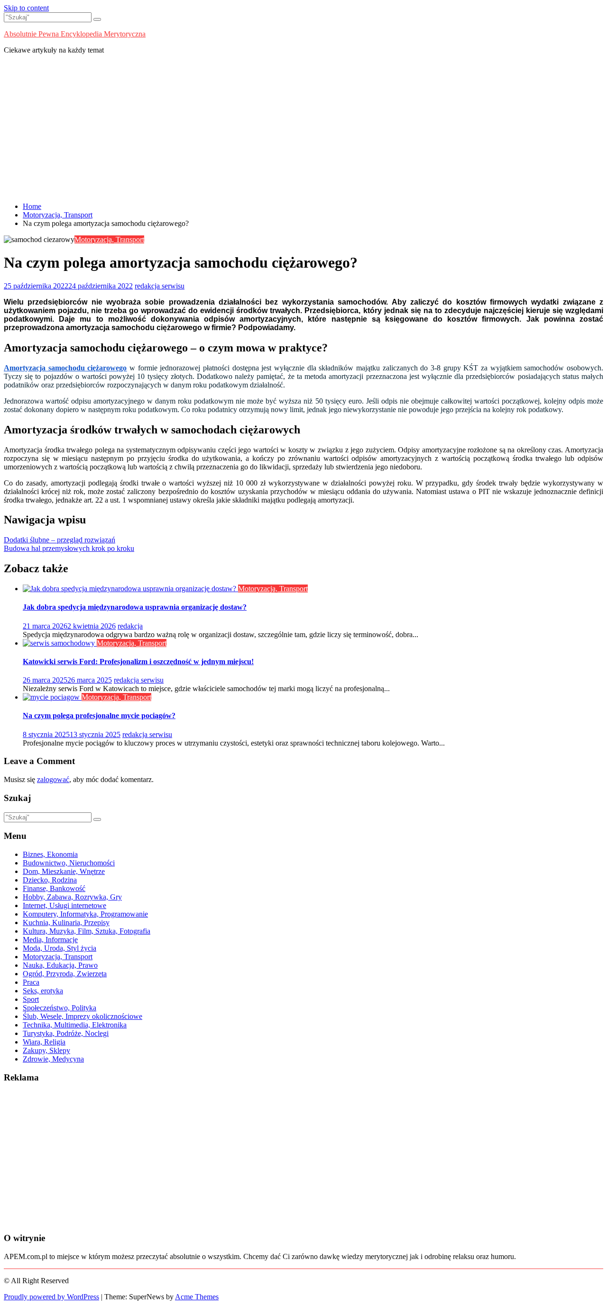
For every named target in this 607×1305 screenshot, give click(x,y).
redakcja (130, 626)
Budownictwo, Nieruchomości (69, 863)
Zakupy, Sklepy (46, 1050)
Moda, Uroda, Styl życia (59, 948)
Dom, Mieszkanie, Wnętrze (64, 871)
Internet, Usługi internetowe (64, 905)
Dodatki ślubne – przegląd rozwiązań (59, 540)
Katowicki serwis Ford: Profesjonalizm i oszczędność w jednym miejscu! (138, 661)
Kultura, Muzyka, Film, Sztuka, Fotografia (86, 931)
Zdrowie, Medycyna (53, 1059)
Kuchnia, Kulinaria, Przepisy (66, 922)
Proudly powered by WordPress (51, 1297)
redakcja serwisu (159, 286)
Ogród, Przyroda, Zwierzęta (65, 974)
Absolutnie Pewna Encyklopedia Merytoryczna (75, 34)
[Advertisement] (303, 128)
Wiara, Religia (44, 1042)
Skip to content (26, 8)
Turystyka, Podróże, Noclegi (66, 1033)
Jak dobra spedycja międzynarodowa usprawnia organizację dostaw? (135, 607)
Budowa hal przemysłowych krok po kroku (69, 548)
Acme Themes (197, 1297)
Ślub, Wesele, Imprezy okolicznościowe (82, 1016)
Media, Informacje (50, 940)
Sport (31, 999)
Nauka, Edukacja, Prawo (60, 965)
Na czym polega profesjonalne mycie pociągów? (99, 715)
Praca (31, 982)
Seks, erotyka (43, 991)
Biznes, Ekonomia (50, 854)
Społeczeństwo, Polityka (59, 1008)
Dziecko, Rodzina (50, 880)
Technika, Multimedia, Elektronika (75, 1025)
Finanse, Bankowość (54, 888)
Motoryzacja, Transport (109, 239)
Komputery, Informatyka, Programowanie (85, 914)
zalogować (53, 779)
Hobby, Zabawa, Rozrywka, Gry (72, 897)
